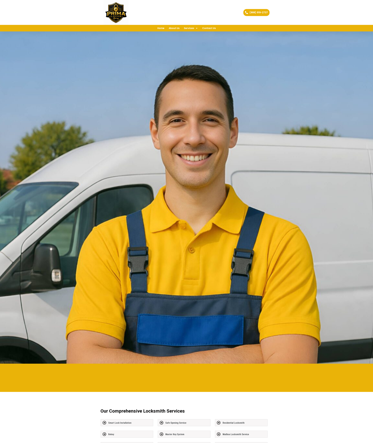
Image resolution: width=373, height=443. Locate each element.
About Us (174, 28)
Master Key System (174, 434)
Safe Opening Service (175, 422)
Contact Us (209, 28)
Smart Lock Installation (119, 422)
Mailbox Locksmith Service (236, 434)
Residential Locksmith (233, 422)
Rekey (111, 434)
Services (189, 28)
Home (160, 28)
